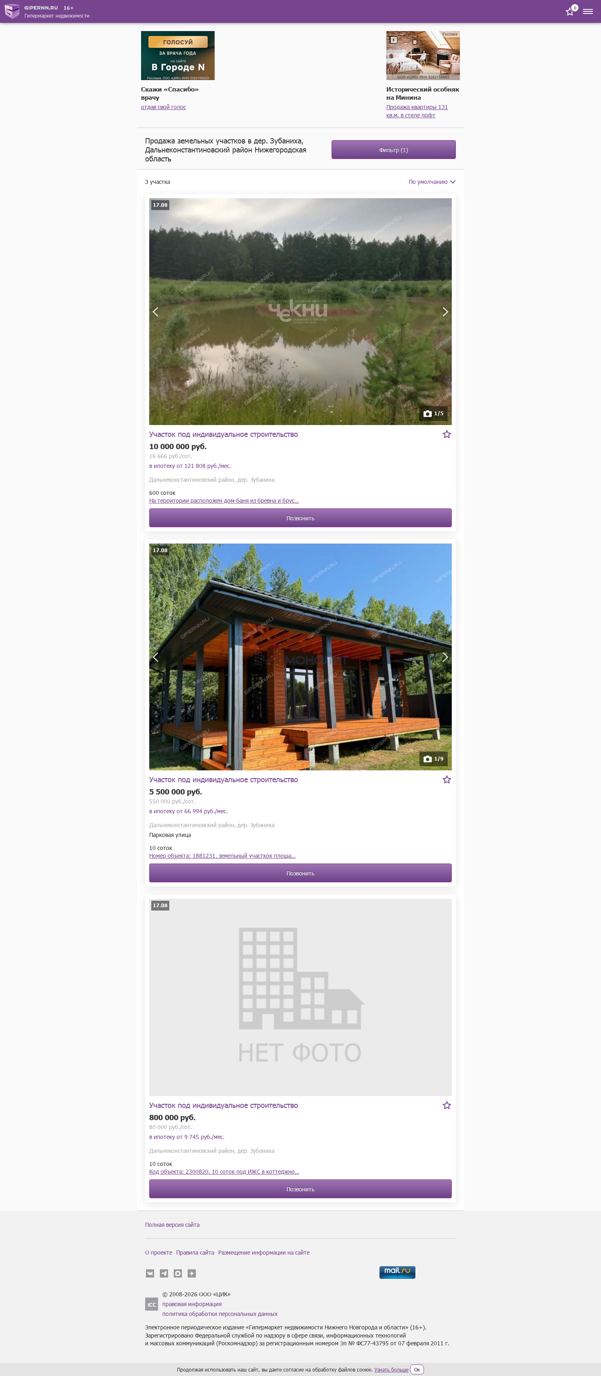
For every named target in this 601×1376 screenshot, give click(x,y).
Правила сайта (195, 1252)
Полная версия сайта (172, 1224)
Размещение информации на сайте (263, 1252)
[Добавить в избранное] (447, 434)
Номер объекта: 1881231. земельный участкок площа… (222, 855)
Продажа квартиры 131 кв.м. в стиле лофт (417, 111)
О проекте (158, 1252)
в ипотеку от (190, 466)
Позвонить (300, 518)
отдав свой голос (163, 107)
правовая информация (192, 1304)
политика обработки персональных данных (220, 1314)
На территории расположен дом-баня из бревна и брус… (224, 500)
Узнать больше (391, 1369)
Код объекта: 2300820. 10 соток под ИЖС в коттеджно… (224, 1171)
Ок (417, 1369)
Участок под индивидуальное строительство (223, 434)
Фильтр (393, 150)
